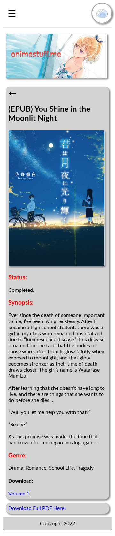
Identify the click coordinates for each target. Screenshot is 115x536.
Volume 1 (18, 493)
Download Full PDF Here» (37, 508)
